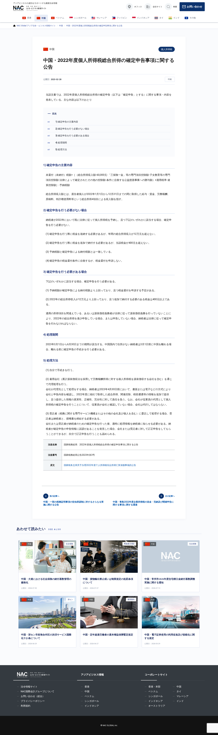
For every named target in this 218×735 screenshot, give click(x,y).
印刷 (170, 79)
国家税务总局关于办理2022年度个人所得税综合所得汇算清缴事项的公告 (100, 465)
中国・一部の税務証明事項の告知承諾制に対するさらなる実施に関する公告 (73, 500)
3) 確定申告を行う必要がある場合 (72, 135)
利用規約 (25, 705)
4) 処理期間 (61, 142)
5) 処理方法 (61, 149)
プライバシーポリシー (33, 701)
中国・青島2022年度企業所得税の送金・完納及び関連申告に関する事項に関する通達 (144, 500)
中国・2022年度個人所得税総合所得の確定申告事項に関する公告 (94, 26)
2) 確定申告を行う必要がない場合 (72, 128)
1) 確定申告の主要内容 (66, 121)
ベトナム (89, 696)
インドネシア (92, 705)
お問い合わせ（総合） (33, 696)
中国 (61, 26)
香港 (87, 686)
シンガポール (92, 701)
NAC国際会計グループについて (37, 691)
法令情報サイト (29, 686)
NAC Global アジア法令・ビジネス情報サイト (36, 26)
